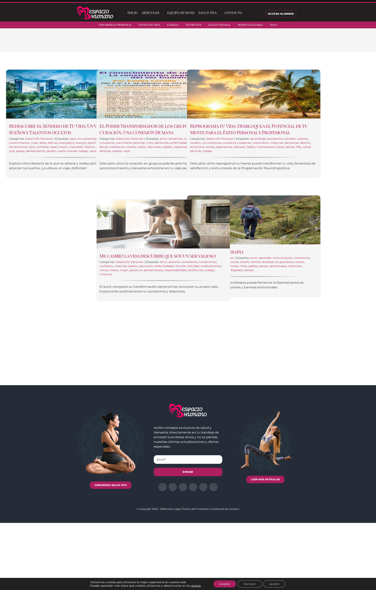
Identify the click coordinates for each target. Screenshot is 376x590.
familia (255, 262)
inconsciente (265, 147)
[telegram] (354, 25)
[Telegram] (263, 43)
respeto (167, 147)
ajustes (196, 585)
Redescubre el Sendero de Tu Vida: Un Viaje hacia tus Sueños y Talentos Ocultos (68, 129)
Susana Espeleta (231, 270)
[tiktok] (368, 25)
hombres (42, 147)
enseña (245, 262)
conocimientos (19, 143)
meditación (117, 147)
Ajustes (274, 584)
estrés (210, 147)
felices (103, 147)
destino (305, 143)
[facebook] (333, 25)
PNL (299, 147)
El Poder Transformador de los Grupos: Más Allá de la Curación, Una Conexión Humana (162, 129)
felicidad (193, 266)
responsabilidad (184, 147)
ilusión (63, 147)
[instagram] (347, 25)
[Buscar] (247, 12)
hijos (32, 147)
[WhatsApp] (257, 43)
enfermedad (178, 143)
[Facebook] (238, 43)
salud (306, 147)
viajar (126, 151)
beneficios (176, 138)
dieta (42, 143)
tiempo (249, 270)
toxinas (72, 151)
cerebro (195, 143)
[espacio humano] (95, 7)
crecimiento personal (130, 143)
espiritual (94, 143)
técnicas (105, 151)
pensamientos (35, 151)
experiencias (223, 147)
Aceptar (224, 584)
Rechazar (249, 584)
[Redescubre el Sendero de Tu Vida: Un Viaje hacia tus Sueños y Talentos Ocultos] (72, 94)
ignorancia (286, 262)
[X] (244, 43)
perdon (51, 151)
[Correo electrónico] (269, 43)
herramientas (18, 147)
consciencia (302, 258)
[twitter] (340, 25)
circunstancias (87, 138)
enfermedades (164, 266)
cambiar (290, 138)
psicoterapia (278, 266)
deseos (133, 266)
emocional (197, 147)
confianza (106, 266)
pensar (290, 147)
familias (180, 266)
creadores (244, 143)
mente (131, 147)
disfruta (53, 143)
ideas (53, 147)
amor (163, 138)
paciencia (135, 270)
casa (72, 138)
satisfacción (195, 270)
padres (253, 266)
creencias (276, 143)
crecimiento (260, 143)
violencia (105, 274)
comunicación (282, 258)
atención (175, 262)
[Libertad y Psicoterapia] (253, 219)
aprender (265, 258)
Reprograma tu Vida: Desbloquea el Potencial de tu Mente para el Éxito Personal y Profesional (249, 129)
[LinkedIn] (251, 43)
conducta (229, 143)
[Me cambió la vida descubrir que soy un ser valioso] (163, 224)
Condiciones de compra (224, 508)
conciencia (106, 143)
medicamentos (211, 266)
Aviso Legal (173, 508)
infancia (89, 147)
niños (243, 266)
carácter (302, 138)
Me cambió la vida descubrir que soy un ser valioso (157, 256)
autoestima (275, 138)
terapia (117, 151)
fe (276, 262)
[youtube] (361, 25)
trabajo (83, 151)
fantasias (268, 262)
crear (34, 143)
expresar (239, 147)
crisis (149, 143)
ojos (12, 151)
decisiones (162, 143)
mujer (124, 270)
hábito (251, 147)
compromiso (208, 262)
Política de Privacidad (195, 508)
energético (67, 143)
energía (81, 143)
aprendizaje (258, 138)
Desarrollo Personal (38, 138)
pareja (20, 151)
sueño (62, 151)
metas (141, 147)
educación (146, 266)
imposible (75, 147)
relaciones (154, 147)
